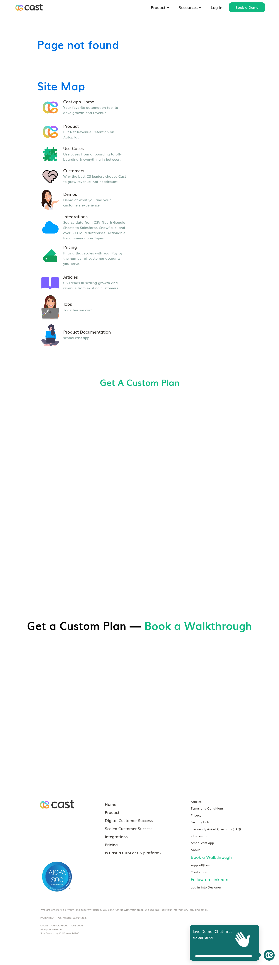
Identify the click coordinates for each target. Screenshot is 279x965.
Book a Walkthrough (211, 857)
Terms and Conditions (207, 808)
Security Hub (200, 822)
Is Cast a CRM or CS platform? (133, 852)
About (195, 849)
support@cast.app (204, 865)
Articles (196, 801)
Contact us (199, 872)
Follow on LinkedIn (209, 879)
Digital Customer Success (129, 820)
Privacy (196, 815)
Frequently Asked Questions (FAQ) (216, 829)
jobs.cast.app (201, 836)
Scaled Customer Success (129, 828)
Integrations (116, 836)
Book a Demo (247, 7)
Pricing (111, 844)
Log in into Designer (206, 887)
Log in (216, 7)
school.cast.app (202, 842)
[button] (160, 7)
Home (110, 804)
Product (112, 812)
